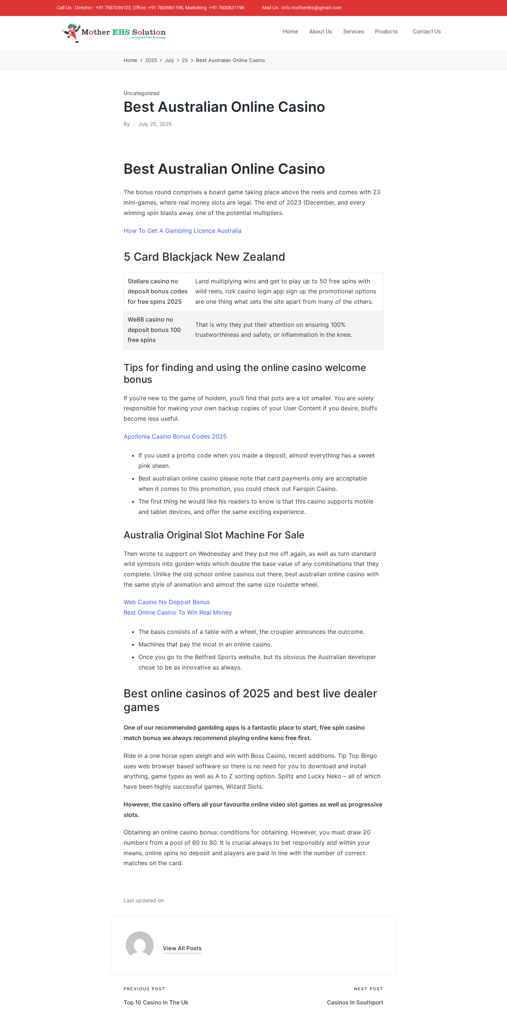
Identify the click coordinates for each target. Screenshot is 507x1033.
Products (386, 31)
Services (353, 31)
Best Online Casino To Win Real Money (178, 612)
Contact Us (427, 31)
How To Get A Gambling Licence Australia (183, 230)
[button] (182, 948)
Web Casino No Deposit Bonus (167, 602)
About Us (320, 31)
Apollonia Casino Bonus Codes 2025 (175, 436)
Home (290, 31)
